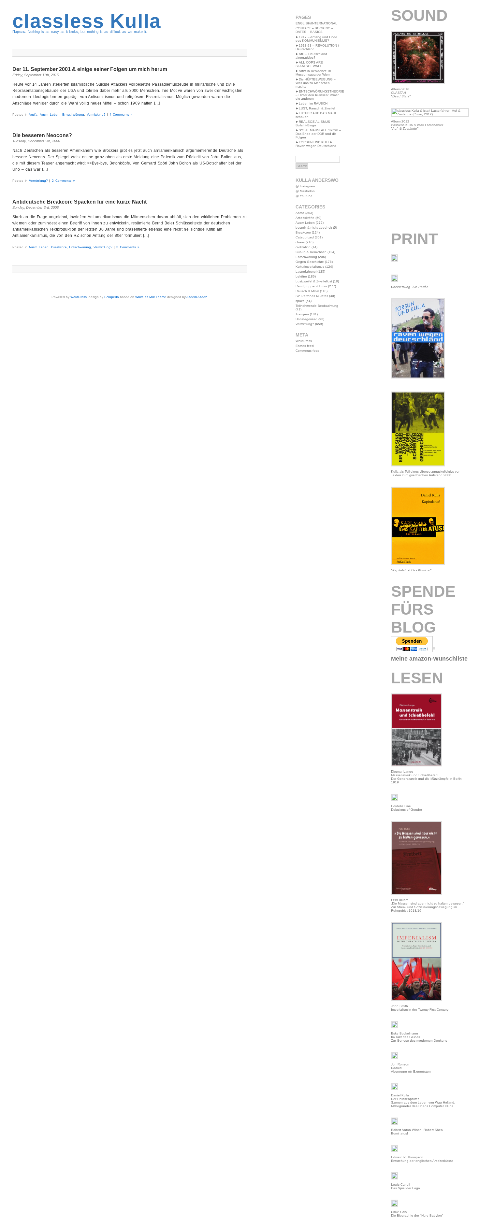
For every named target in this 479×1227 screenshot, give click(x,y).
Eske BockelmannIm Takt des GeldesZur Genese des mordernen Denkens (419, 1037)
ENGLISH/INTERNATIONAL (316, 23)
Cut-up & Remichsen (311, 252)
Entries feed (305, 346)
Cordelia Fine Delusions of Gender (406, 807)
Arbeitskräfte (305, 218)
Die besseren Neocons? (42, 135)
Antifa (33, 114)
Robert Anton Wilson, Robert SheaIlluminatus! (417, 1131)
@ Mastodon (305, 191)
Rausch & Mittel (307, 291)
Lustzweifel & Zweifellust (314, 281)
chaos (300, 242)
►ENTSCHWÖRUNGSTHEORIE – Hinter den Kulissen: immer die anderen (320, 95)
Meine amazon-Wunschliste (429, 658)
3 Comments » (127, 247)
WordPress (78, 297)
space (300, 301)
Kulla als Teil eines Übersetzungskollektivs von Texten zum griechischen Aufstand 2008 (425, 473)
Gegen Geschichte (310, 262)
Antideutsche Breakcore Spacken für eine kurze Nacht (79, 202)
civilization (303, 247)
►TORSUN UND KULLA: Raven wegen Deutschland (316, 144)
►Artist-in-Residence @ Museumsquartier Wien (313, 72)
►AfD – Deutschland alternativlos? (311, 55)
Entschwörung (73, 114)
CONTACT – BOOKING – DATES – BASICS (314, 30)
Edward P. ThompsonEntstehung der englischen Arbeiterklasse (422, 1159)
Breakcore (59, 247)
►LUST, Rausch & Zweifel (315, 108)
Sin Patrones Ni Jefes (312, 296)
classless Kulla (86, 21)
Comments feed (307, 350)
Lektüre (301, 276)
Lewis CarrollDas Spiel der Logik (405, 1186)
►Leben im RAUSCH (311, 103)
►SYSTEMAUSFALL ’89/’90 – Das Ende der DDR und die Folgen (318, 133)
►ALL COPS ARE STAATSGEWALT (309, 64)
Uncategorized (306, 319)
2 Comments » (63, 180)
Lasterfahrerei (306, 271)
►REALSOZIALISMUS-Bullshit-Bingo (313, 123)
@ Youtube (304, 196)
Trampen (302, 314)
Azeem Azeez (196, 297)
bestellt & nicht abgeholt (314, 227)
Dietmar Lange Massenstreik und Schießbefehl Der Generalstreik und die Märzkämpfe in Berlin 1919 (426, 777)
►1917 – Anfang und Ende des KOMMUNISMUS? (316, 38)
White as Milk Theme (150, 297)
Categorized (305, 237)
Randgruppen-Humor (311, 286)
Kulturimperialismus (310, 266)
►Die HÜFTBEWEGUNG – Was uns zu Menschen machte (316, 83)
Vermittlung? (96, 114)
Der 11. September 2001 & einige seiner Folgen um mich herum (89, 69)
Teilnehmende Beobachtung (317, 305)
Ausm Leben (50, 114)
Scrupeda (111, 297)
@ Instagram (305, 186)
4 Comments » (121, 114)
